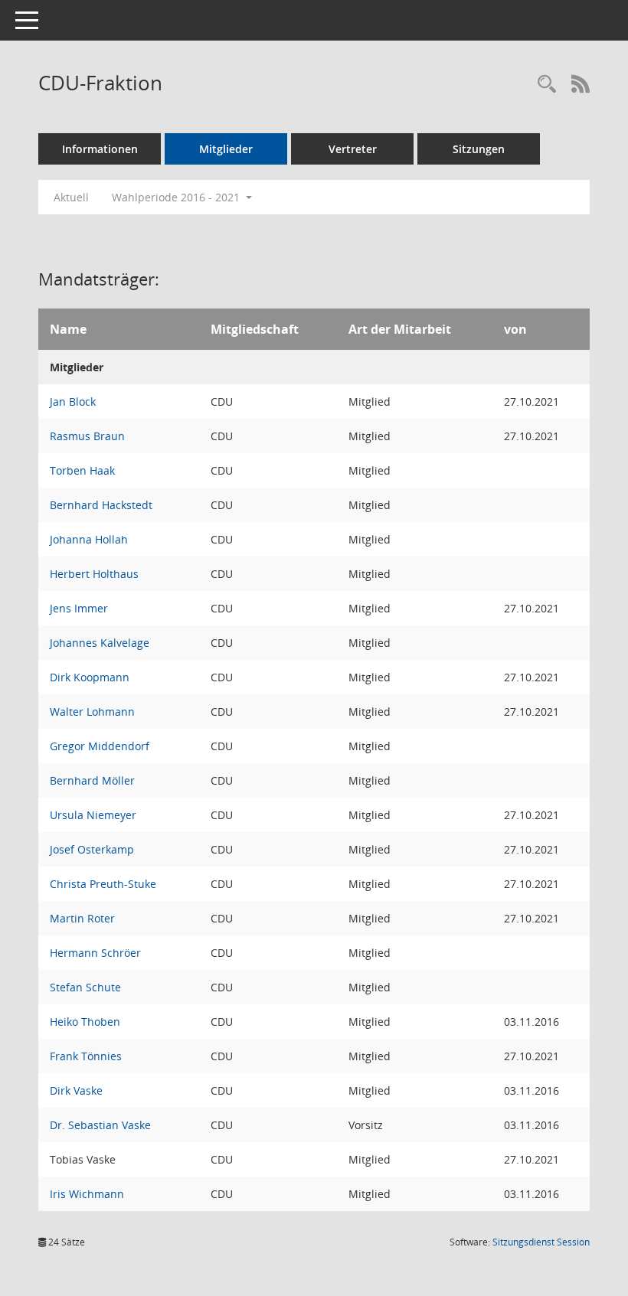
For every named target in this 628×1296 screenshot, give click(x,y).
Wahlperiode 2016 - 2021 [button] (177, 197)
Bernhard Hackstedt (101, 505)
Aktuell (71, 197)
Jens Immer (79, 608)
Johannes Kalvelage (99, 642)
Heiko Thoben (85, 1021)
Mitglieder (226, 149)
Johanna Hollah (89, 539)
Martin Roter (82, 918)
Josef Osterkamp (92, 849)
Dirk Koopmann (89, 677)
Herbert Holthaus (94, 573)
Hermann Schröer (95, 952)
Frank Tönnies (86, 1056)
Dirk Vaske (76, 1090)
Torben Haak (82, 470)
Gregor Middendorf (99, 746)
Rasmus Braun (87, 436)
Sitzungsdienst (541, 1242)
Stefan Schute (85, 987)
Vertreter (353, 149)
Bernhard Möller (92, 780)
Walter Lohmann (92, 711)
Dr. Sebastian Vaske (100, 1125)
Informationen (100, 149)
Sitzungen (479, 149)
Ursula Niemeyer (93, 815)
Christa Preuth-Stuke (103, 884)
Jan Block (73, 401)
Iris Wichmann (87, 1194)
